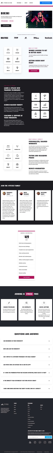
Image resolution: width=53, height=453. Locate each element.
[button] (20, 3)
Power (29, 415)
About (15, 409)
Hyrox (29, 407)
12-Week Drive (30, 425)
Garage (29, 419)
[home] (6, 3)
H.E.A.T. (29, 409)
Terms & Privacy (39, 451)
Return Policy (46, 451)
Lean (28, 413)
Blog (14, 411)
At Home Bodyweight (31, 423)
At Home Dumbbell (31, 421)
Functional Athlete (31, 417)
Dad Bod (29, 427)
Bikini (41, 407)
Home (15, 405)
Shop (15, 407)
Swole (29, 411)
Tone (41, 409)
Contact (15, 413)
